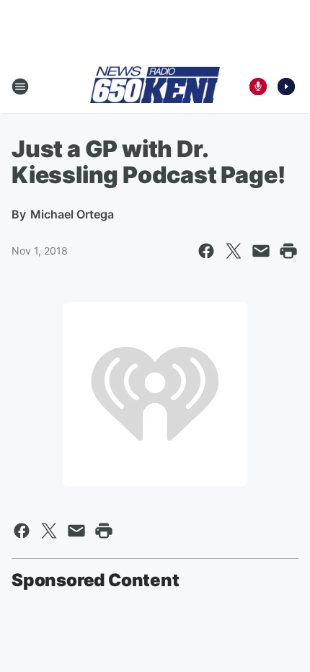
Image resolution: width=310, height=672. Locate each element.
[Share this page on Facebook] (206, 251)
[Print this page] (288, 251)
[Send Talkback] (258, 86)
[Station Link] (155, 85)
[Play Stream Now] (286, 86)
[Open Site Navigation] (20, 86)
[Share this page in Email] (261, 251)
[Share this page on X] (233, 251)
